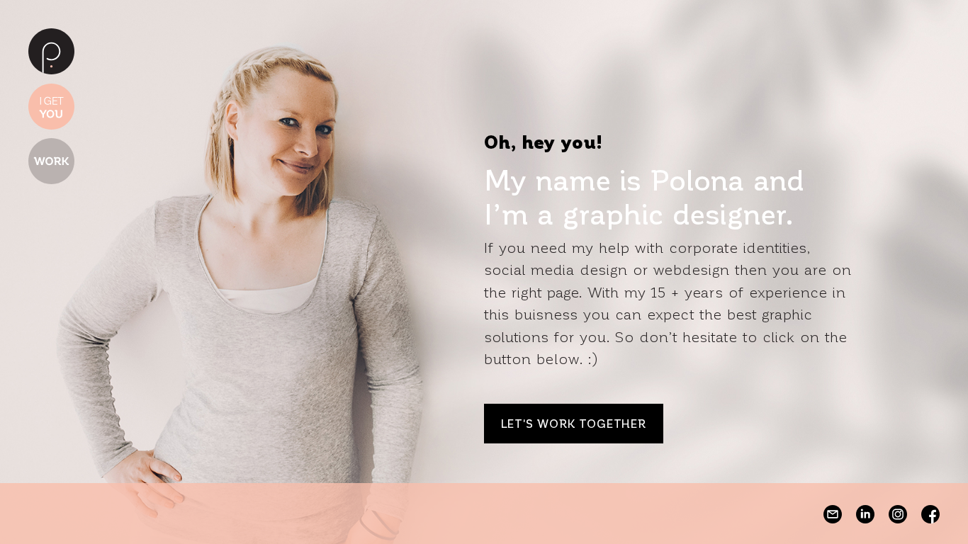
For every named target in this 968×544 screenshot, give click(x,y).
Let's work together (573, 423)
